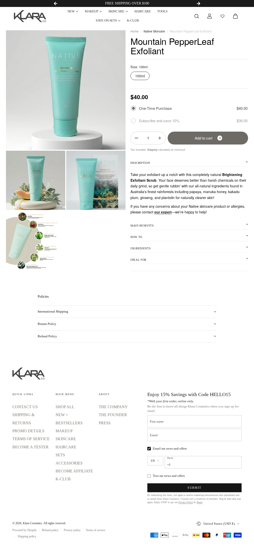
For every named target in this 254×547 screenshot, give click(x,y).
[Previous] (56, 3)
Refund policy (50, 530)
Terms (199, 502)
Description (140, 162)
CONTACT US (25, 407)
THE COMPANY (113, 407)
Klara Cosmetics (32, 523)
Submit (194, 487)
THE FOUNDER (113, 415)
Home (134, 31)
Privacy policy (72, 530)
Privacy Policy (185, 502)
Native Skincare (154, 31)
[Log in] (209, 16)
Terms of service (95, 530)
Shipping (152, 149)
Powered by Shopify (24, 530)
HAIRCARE (142, 11)
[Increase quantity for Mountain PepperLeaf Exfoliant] (160, 138)
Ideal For (138, 259)
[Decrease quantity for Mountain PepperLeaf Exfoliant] (136, 138)
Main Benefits (142, 225)
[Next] (198, 3)
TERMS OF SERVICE (31, 439)
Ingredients (140, 248)
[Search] (196, 16)
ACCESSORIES (69, 463)
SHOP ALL (65, 407)
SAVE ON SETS (106, 20)
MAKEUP (91, 11)
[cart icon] (235, 16)
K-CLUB (133, 20)
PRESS (105, 423)
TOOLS (162, 11)
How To (136, 236)
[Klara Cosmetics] (30, 16)
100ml (140, 75)
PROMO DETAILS (28, 431)
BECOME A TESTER (30, 447)
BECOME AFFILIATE (74, 471)
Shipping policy (27, 536)
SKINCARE (116, 11)
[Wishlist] (222, 16)
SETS (60, 455)
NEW (71, 11)
